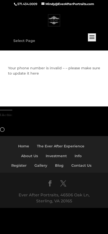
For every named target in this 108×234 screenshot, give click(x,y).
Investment (56, 156)
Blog (59, 165)
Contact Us (81, 165)
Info (78, 156)
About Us (29, 156)
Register (19, 165)
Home (23, 146)
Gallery (40, 165)
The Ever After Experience (60, 146)
